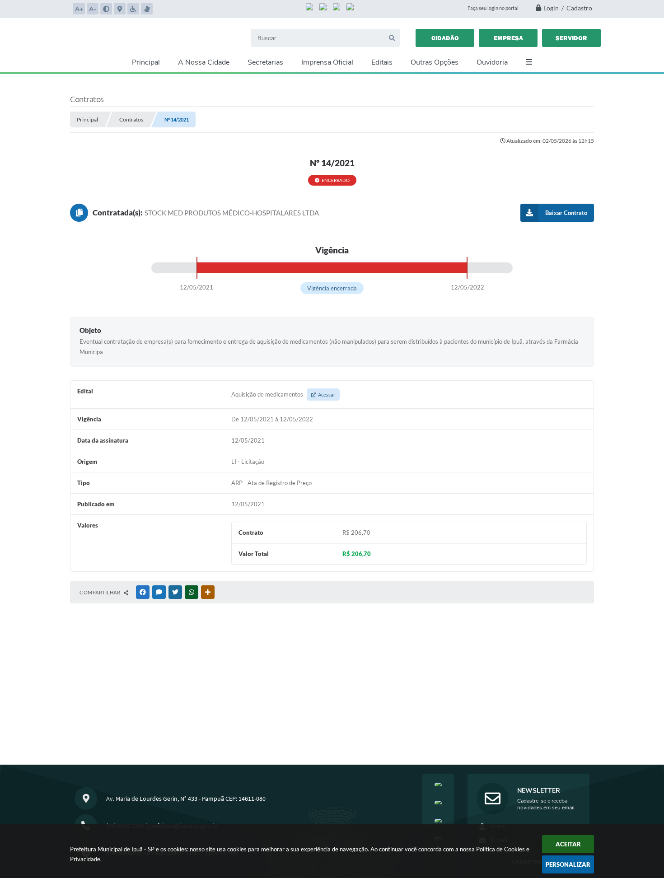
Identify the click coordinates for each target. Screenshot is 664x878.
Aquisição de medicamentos (283, 394)
